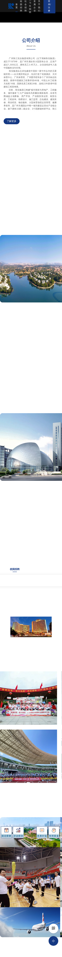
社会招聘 (26, 6)
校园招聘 (21, 6)
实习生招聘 (30, 6)
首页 (16, 6)
